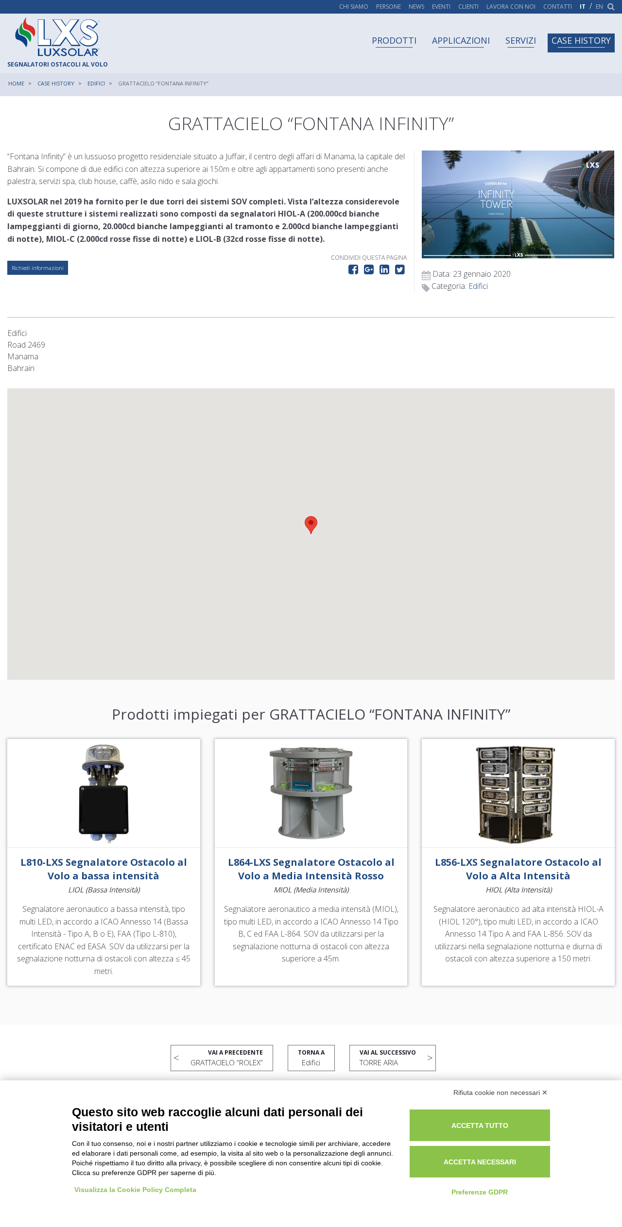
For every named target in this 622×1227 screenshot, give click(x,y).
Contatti (557, 7)
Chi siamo (353, 7)
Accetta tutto (479, 1125)
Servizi (520, 40)
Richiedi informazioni (38, 267)
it (583, 7)
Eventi (441, 7)
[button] (311, 525)
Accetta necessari (480, 1162)
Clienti (468, 7)
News (416, 7)
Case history (581, 40)
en (599, 7)
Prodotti (394, 40)
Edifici (96, 83)
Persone (388, 7)
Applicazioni (461, 40)
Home (16, 83)
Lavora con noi (511, 7)
